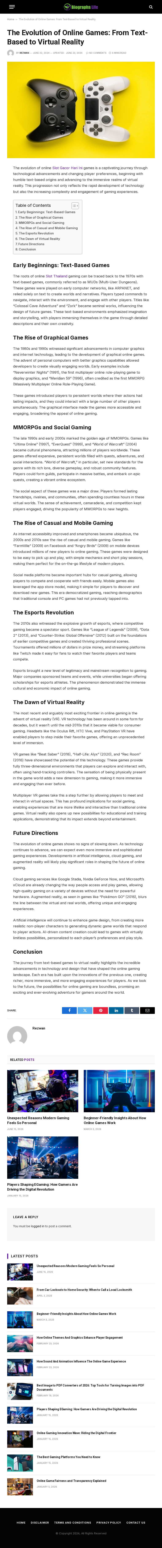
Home (10, 19)
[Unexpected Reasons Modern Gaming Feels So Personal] (42, 1091)
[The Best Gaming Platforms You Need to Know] (20, 1463)
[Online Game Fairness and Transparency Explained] (20, 1486)
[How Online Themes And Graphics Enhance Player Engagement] (20, 1343)
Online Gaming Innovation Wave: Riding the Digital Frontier (76, 1433)
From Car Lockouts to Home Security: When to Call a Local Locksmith (84, 1289)
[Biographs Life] (81, 7)
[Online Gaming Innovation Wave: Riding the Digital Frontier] (20, 1439)
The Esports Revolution (36, 233)
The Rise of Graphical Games (41, 217)
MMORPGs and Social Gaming (41, 223)
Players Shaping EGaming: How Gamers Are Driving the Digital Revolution (42, 1186)
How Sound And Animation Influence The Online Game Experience (81, 1361)
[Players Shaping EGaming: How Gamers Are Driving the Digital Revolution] (42, 1157)
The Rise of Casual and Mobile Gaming (48, 228)
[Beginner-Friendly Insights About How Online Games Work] (119, 1091)
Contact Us (135, 1522)
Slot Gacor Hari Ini (67, 168)
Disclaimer (40, 1522)
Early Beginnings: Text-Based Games (46, 212)
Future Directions (31, 244)
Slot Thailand (56, 276)
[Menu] (12, 7)
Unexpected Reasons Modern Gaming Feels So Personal (38, 1120)
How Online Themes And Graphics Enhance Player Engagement (80, 1337)
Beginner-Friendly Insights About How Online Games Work (115, 1120)
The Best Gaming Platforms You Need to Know (68, 1457)
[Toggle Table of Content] (73, 205)
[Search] (150, 7)
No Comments (97, 53)
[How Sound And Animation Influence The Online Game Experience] (20, 1367)
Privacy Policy (108, 1522)
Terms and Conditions (72, 1522)
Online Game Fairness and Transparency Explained (71, 1480)
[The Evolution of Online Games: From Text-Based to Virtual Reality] (81, 110)
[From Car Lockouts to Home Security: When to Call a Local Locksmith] (20, 1295)
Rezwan (24, 53)
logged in (37, 1226)
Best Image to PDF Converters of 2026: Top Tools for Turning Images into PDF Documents (90, 1387)
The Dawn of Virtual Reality (39, 239)
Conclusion (27, 249)
